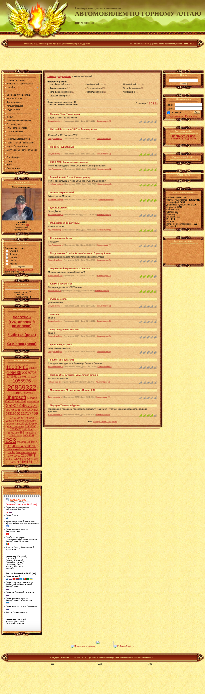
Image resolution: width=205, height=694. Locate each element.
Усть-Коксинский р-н (60, 92)
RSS (192, 44)
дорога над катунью (61, 344)
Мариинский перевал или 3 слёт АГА (70, 268)
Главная (28, 44)
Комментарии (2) (104, 154)
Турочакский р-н (58, 88)
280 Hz (10, 409)
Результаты (10, 269)
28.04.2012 (14, 455)
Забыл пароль (176, 116)
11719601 (17, 393)
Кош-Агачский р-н (59, 84)
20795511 (11, 376)
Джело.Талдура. (59, 207)
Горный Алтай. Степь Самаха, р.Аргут (70, 177)
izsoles (11, 452)
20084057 (28, 435)
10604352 (32, 409)
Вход (87, 44)
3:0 (9, 446)
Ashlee (34, 449)
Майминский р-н (94, 84)
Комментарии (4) (104, 121)
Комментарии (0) (104, 215)
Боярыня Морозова (26, 452)
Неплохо (13, 257)
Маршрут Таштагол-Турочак (65, 405)
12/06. (34, 377)
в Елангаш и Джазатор (62, 360)
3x (11, 417)
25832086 (13, 432)
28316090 (13, 414)
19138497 (19, 417)
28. (35, 406)
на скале (54, 314)
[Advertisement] (102, 60)
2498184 (25, 462)
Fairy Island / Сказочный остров (20, 448)
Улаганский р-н (94, 88)
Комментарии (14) (106, 199)
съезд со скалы (58, 299)
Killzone (32, 398)
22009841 (28, 455)
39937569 (20, 401)
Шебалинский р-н (58, 95)
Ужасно (13, 263)
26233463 (15, 429)
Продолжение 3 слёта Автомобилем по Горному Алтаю (80, 253)
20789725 (29, 373)
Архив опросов (25, 269)
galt (27, 225)
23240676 (21, 442)
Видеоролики (40, 44)
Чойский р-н (129, 92)
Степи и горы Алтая (61, 238)
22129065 (30, 426)
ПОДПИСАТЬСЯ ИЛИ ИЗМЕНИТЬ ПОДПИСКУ (183, 137)
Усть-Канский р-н (132, 88)
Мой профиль (54, 44)
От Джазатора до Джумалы (64, 223)
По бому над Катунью (62, 147)
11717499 (29, 413)
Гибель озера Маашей (62, 192)
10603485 (17, 367)
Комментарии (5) (104, 275)
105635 (14, 372)
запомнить (176, 112)
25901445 (16, 405)
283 (10, 440)
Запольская (33, 401)
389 (21, 432)
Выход (80, 44)
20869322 (21, 387)
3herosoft (16, 397)
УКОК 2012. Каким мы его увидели (69, 162)
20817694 (20, 409)
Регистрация (69, 44)
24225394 (27, 429)
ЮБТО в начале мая (61, 283)
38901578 (32, 442)
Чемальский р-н (94, 92)
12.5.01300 (24, 376)
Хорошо (13, 254)
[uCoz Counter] (105, 646)
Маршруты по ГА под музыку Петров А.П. (72, 390)
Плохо (12, 260)
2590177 (9, 401)
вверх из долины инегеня (64, 329)
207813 (33, 368)
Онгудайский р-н (131, 84)
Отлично (13, 251)
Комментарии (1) (104, 169)
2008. (15, 446)
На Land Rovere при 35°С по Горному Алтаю (74, 129)
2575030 (28, 393)
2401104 (25, 423)
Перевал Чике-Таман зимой (65, 114)
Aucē (29, 406)
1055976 (22, 381)
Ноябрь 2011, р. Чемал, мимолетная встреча (74, 375)
